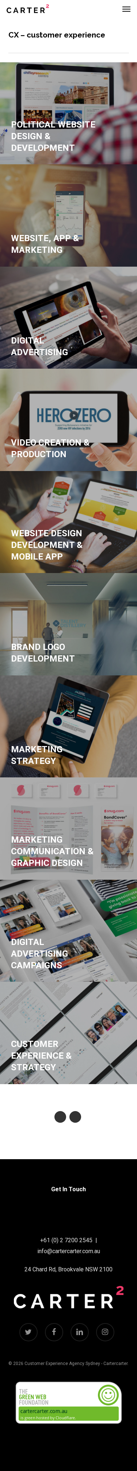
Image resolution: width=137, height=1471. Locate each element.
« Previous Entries (60, 1117)
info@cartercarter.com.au (68, 1251)
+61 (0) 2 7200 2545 (66, 1240)
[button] (126, 8)
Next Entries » (75, 1117)
